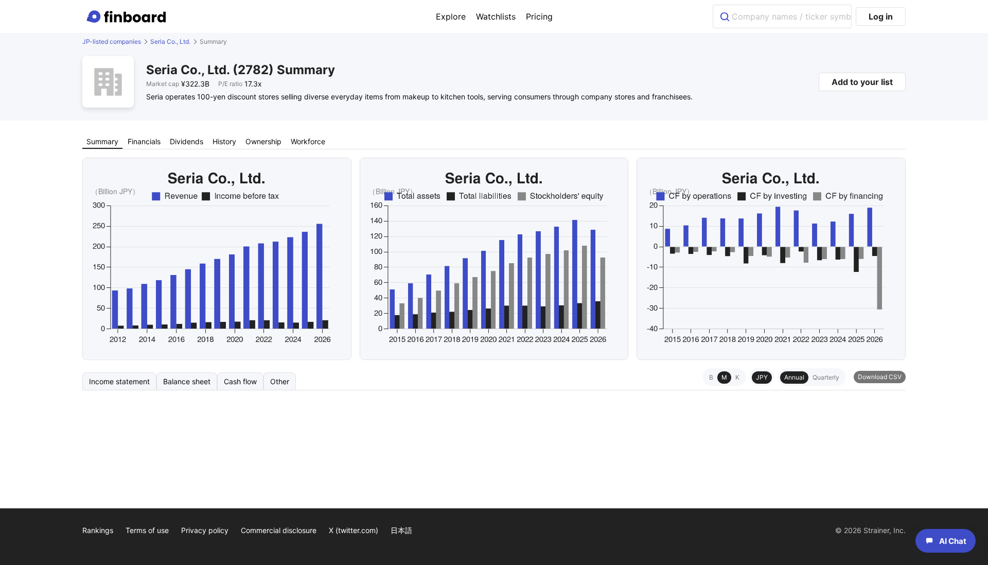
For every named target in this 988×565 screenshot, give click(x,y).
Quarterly (826, 377)
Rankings (97, 530)
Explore (451, 16)
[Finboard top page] (128, 16)
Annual (794, 377)
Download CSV (880, 377)
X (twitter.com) (353, 530)
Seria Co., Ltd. (170, 41)
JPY (762, 377)
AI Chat (952, 541)
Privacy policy (204, 530)
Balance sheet (186, 381)
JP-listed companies (111, 41)
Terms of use (147, 530)
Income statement (119, 381)
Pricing (539, 16)
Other (279, 381)
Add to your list (862, 82)
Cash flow (240, 381)
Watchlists (496, 16)
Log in (881, 16)
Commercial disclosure (278, 530)
